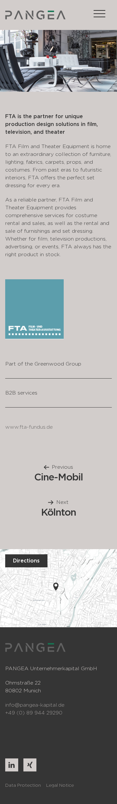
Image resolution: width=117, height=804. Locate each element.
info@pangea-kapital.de (34, 705)
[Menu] (99, 14)
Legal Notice (60, 785)
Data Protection (23, 785)
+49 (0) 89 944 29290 (33, 713)
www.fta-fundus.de (29, 427)
